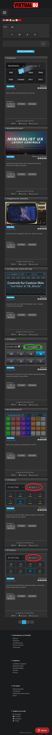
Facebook (17, 714)
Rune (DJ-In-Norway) (40, 156)
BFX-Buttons (11, 550)
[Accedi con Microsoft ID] (19, 35)
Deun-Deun (43, 508)
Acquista (16, 640)
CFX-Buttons (11, 480)
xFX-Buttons (11, 339)
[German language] (13, 20)
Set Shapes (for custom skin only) (19, 269)
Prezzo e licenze (18, 645)
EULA (15, 695)
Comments (23, 123)
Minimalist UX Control (15, 128)
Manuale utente (18, 666)
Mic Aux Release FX (14, 410)
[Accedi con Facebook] (12, 35)
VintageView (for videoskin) (17, 199)
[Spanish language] (7, 20)
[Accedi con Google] (35, 35)
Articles (15, 670)
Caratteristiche (18, 643)
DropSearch (11, 58)
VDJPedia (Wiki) (18, 668)
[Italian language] (16, 20)
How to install (34, 123)
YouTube (17, 716)
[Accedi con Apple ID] (27, 35)
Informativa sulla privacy (21, 693)
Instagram (17, 719)
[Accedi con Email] (12, 27)
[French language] (10, 20)
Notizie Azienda (18, 689)
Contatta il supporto (19, 664)
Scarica (15, 638)
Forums (15, 672)
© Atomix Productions (26, 732)
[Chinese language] (20, 20)
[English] (4, 20)
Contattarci (16, 691)
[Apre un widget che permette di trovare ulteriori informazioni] (42, 730)
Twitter (16, 721)
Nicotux (44, 86)
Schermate (16, 647)
